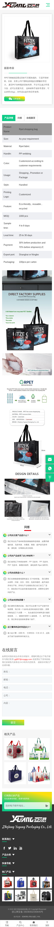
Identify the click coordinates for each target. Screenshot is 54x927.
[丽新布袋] (27, 39)
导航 (7, 923)
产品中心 (20, 923)
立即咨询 (14, 98)
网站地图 (32, 917)
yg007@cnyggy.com (23, 659)
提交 (13, 722)
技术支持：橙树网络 (21, 917)
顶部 (47, 923)
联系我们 (34, 923)
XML (38, 917)
